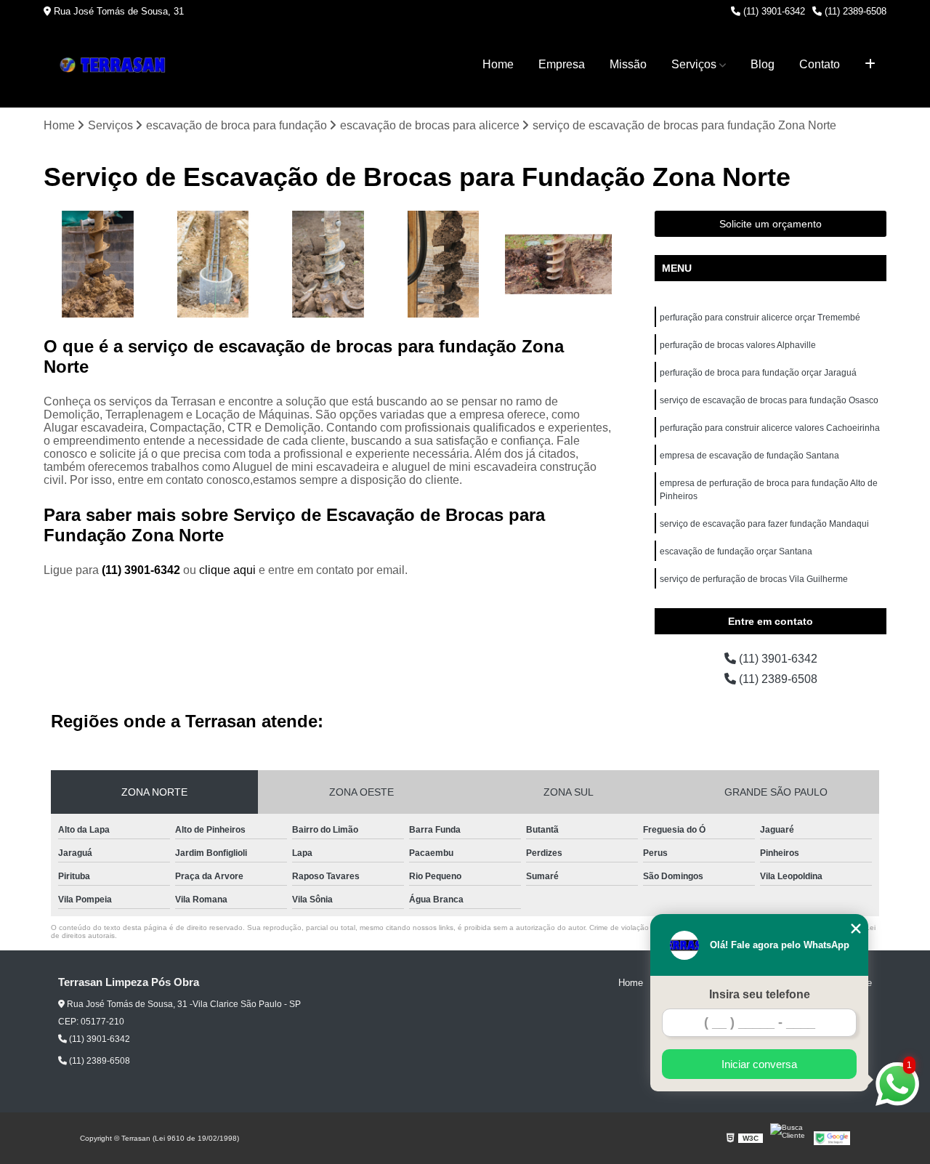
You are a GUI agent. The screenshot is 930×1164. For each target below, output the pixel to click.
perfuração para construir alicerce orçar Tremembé (760, 317)
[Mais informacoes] (870, 64)
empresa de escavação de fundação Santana (749, 455)
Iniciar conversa (759, 1064)
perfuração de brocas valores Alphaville (738, 345)
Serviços (693, 64)
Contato (819, 64)
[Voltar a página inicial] (116, 65)
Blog (763, 64)
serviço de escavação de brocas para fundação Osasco (769, 400)
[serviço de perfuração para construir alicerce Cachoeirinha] (558, 265)
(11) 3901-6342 (772, 11)
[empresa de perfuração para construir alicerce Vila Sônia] (213, 265)
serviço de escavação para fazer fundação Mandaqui (764, 524)
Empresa (561, 64)
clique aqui (227, 570)
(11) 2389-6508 (854, 11)
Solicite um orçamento (770, 224)
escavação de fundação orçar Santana (736, 551)
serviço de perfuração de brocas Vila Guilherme (754, 579)
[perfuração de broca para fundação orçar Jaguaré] (98, 265)
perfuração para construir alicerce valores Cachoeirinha (770, 428)
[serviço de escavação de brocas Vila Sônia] (328, 265)
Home (498, 64)
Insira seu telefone (759, 994)
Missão (628, 64)
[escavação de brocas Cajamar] (443, 265)
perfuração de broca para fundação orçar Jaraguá (758, 373)
